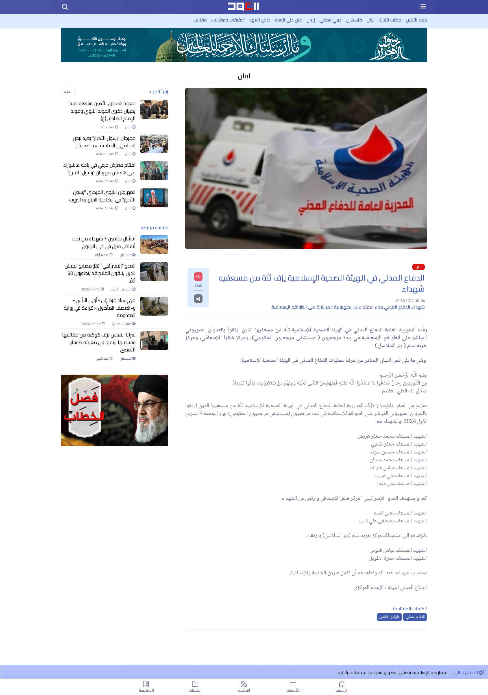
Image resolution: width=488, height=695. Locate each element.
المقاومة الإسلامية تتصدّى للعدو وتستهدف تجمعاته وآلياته (393, 672)
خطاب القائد (390, 19)
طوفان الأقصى (389, 617)
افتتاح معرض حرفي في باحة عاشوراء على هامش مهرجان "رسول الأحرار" (99, 168)
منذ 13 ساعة (105, 154)
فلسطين (354, 19)
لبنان (370, 19)
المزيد (67, 91)
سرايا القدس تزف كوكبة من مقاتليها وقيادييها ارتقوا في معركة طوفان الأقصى (99, 342)
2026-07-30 (91, 323)
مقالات (200, 19)
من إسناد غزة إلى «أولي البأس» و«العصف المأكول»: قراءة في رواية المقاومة (100, 308)
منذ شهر (103, 358)
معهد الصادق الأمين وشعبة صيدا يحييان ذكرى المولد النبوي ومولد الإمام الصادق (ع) (102, 111)
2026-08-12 (91, 289)
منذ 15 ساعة (105, 208)
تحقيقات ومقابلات (228, 19)
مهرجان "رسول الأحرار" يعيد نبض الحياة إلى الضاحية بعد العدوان (104, 141)
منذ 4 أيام (102, 254)
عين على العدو (288, 19)
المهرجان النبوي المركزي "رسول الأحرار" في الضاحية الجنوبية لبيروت (102, 195)
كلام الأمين (416, 19)
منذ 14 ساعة (105, 181)
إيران (310, 19)
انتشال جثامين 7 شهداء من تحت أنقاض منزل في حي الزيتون (104, 242)
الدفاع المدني (415, 617)
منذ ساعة (108, 127)
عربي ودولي (331, 19)
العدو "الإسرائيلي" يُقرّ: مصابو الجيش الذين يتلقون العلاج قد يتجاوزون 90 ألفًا (100, 273)
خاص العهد (260, 19)
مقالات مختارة (122, 323)
